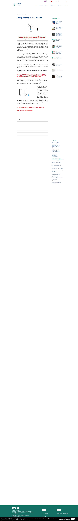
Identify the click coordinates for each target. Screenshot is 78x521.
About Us (59, 511)
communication (54, 179)
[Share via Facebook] (17, 119)
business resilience (55, 177)
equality (58, 174)
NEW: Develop (45, 513)
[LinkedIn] (18, 508)
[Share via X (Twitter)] (19, 119)
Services (44, 516)
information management (56, 180)
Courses (44, 511)
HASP (57, 166)
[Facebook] (13, 508)
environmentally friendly (56, 173)
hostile (59, 162)
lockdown (53, 166)
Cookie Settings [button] (62, 519)
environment (54, 171)
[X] (15, 508)
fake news (61, 177)
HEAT (57, 162)
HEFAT (61, 163)
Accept (73, 519)
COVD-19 (53, 183)
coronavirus (54, 160)
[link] (66, 1)
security (58, 163)
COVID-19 (58, 160)
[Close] (76, 519)
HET (52, 165)
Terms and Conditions (59, 514)
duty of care (54, 163)
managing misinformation (56, 182)
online (59, 166)
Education (44, 514)
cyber (56, 183)
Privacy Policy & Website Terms (17, 515)
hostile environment (57, 165)
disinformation (60, 168)
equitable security (55, 176)
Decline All (68, 519)
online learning (54, 168)
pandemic (53, 162)
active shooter (54, 174)
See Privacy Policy (26, 519)
